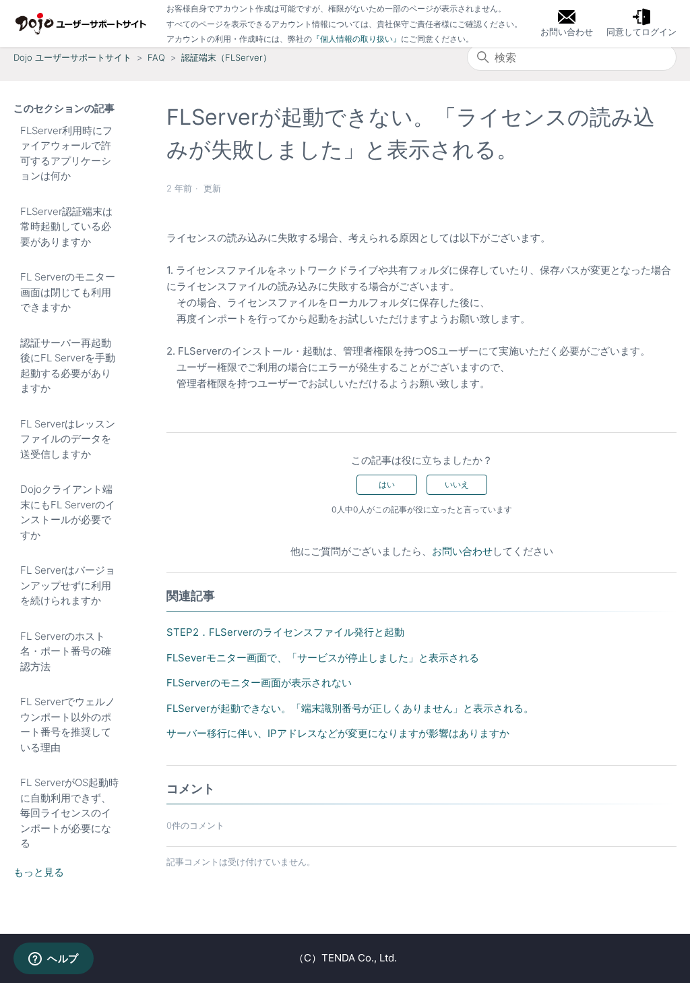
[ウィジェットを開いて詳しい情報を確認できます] (53, 959)
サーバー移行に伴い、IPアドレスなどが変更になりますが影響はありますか (337, 733)
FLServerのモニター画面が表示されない (259, 682)
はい (387, 484)
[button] (641, 23)
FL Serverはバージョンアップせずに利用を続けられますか (67, 585)
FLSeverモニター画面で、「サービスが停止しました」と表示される (322, 657)
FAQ (156, 57)
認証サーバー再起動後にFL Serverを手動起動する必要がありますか (67, 365)
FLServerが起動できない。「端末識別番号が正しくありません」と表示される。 (350, 708)
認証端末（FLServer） (226, 57)
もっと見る (38, 872)
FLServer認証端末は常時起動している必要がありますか (66, 226)
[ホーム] (80, 23)
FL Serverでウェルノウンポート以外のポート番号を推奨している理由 (67, 724)
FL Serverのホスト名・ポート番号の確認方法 (65, 651)
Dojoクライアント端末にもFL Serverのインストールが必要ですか (67, 512)
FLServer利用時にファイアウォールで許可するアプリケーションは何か (66, 153)
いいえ (457, 484)
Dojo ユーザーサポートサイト (72, 57)
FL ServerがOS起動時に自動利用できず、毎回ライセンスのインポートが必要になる (69, 813)
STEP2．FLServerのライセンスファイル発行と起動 (285, 632)
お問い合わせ (462, 551)
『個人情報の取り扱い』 (356, 39)
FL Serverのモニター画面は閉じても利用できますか (67, 292)
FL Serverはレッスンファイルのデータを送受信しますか (67, 438)
